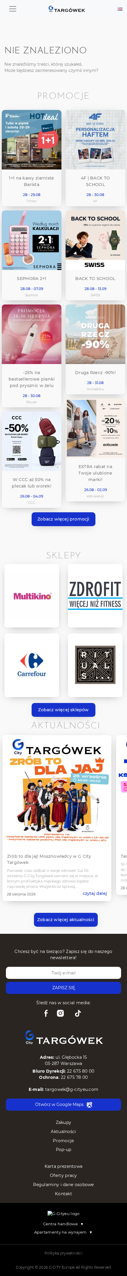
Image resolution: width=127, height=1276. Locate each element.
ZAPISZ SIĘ (63, 987)
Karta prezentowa (64, 1166)
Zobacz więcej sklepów (63, 709)
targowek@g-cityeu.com (71, 1089)
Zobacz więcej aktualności (65, 919)
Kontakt (63, 1193)
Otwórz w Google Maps (59, 1104)
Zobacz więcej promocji (63, 519)
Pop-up (63, 1149)
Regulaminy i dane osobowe (63, 1184)
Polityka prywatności (63, 1253)
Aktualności (63, 1131)
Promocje (63, 1140)
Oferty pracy (63, 1175)
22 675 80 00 (81, 1071)
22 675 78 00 (74, 1077)
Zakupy (63, 1122)
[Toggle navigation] (13, 8)
